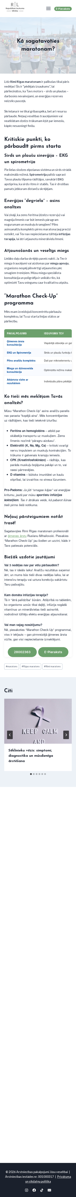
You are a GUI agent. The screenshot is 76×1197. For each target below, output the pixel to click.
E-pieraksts (63, 8)
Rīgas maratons (31, 666)
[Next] (66, 735)
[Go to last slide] (10, 735)
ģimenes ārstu (17, 535)
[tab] (31, 774)
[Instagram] (26, 1190)
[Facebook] (34, 1190)
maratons (11, 666)
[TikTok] (42, 1190)
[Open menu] (47, 8)
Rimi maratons (52, 666)
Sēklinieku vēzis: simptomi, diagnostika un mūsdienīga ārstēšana (30, 756)
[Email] (49, 1190)
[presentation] (38, 721)
